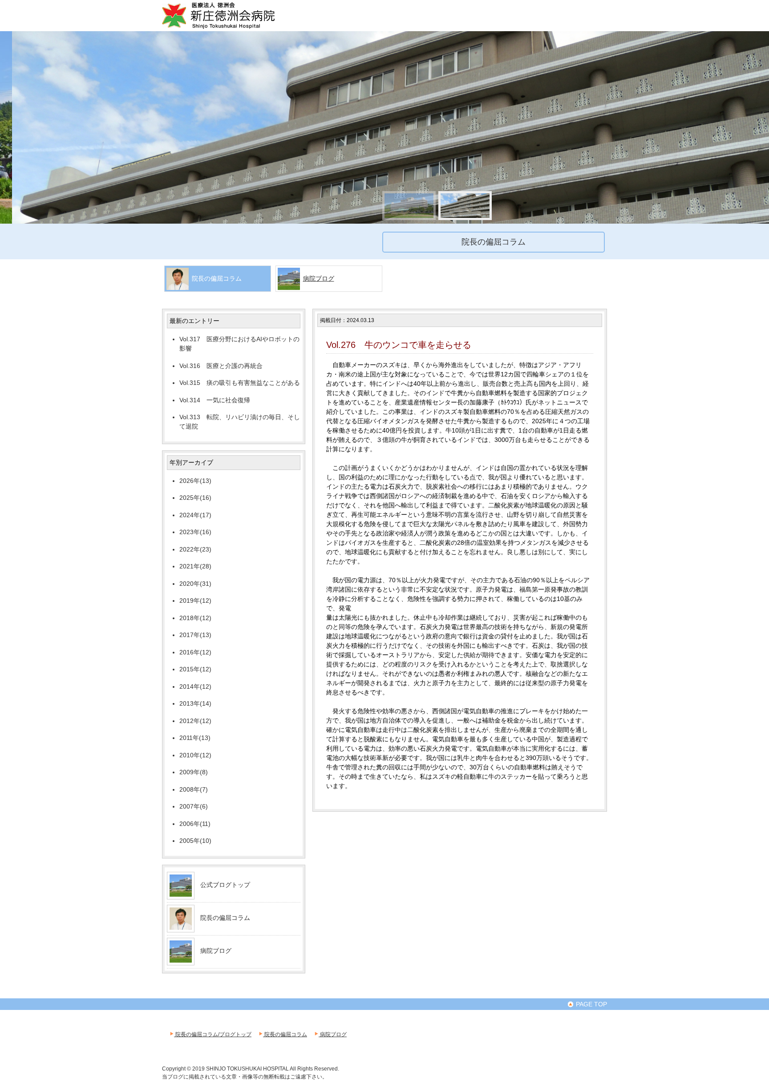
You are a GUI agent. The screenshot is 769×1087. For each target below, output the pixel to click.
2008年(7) (193, 789)
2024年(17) (195, 515)
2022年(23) (195, 549)
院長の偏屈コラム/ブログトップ (212, 1034)
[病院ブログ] (181, 959)
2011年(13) (194, 737)
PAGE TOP (590, 1004)
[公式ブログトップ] (181, 893)
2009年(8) (193, 772)
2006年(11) (194, 823)
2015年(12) (195, 669)
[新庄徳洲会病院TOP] (231, 27)
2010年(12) (195, 755)
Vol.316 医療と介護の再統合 (221, 365)
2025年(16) (195, 497)
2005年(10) (195, 840)
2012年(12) (195, 720)
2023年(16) (195, 531)
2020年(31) (195, 583)
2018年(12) (195, 617)
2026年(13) (195, 480)
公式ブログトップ (225, 884)
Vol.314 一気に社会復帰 (214, 400)
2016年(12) (195, 652)
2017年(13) (195, 634)
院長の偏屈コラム (225, 917)
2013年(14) (195, 703)
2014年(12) (195, 686)
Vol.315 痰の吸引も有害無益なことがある (239, 382)
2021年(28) (195, 566)
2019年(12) (195, 600)
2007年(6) (193, 806)
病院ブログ (318, 278)
